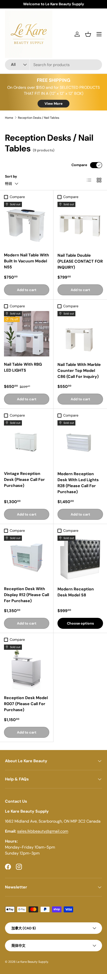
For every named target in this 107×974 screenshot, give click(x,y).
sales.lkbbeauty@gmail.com (42, 831)
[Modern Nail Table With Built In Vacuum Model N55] (26, 224)
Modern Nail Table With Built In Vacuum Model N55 (26, 261)
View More (53, 103)
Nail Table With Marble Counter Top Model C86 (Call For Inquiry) (79, 370)
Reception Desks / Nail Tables (38, 118)
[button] (88, 34)
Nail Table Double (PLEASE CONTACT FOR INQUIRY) (80, 261)
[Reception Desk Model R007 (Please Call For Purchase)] (26, 667)
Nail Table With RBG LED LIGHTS (23, 367)
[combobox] (53, 64)
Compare (79, 165)
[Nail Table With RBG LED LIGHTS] (26, 333)
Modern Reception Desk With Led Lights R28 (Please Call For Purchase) (78, 482)
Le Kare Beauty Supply (32, 962)
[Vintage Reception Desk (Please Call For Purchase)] (26, 443)
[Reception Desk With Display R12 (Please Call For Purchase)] (26, 558)
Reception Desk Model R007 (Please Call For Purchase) (26, 703)
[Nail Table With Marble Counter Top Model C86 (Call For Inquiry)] (80, 334)
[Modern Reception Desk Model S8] (80, 558)
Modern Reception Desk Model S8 (75, 592)
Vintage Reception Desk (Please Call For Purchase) (24, 479)
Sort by (11, 176)
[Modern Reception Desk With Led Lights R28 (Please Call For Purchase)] (80, 443)
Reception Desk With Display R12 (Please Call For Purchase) (26, 594)
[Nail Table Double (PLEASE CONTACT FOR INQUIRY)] (80, 224)
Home (9, 118)
